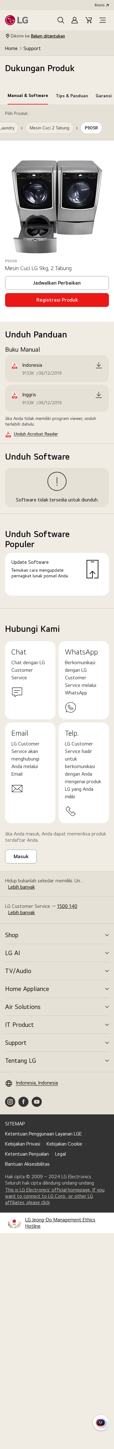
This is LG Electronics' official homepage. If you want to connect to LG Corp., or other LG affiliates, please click (54, 1196)
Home (11, 48)
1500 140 (67, 906)
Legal (60, 1154)
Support (32, 48)
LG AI (12, 953)
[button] (60, 20)
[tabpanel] (57, 356)
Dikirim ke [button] (38, 35)
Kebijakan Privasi (22, 1144)
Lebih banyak (21, 887)
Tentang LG (20, 1060)
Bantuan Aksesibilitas (27, 1164)
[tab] (28, 97)
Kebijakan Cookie (64, 1144)
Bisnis (99, 5)
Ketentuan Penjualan (27, 1154)
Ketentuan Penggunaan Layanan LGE (43, 1134)
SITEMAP (15, 1124)
